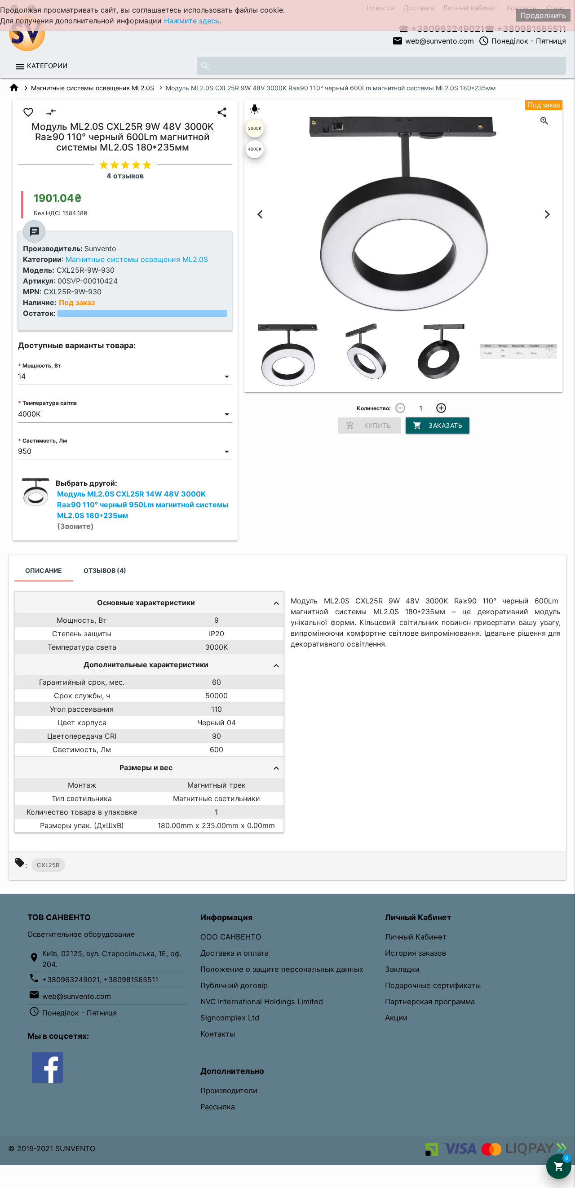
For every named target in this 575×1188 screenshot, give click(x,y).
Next (547, 214)
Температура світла (49, 402)
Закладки (402, 969)
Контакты (217, 1033)
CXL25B (48, 865)
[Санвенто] (47, 1066)
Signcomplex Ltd (229, 1017)
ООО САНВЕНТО (230, 936)
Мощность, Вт (41, 365)
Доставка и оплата (234, 953)
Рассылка (217, 1106)
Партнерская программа (430, 1001)
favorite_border (28, 112)
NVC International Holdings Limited (261, 1001)
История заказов (415, 953)
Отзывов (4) (105, 570)
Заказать (437, 425)
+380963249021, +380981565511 (100, 979)
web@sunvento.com (433, 40)
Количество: (374, 408)
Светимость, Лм (44, 440)
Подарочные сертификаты (433, 985)
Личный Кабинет (416, 936)
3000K (254, 128)
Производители (228, 1090)
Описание (43, 570)
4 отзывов (125, 175)
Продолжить (543, 15)
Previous (260, 214)
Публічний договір (234, 985)
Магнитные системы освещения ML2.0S (92, 88)
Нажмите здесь (191, 20)
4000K (254, 148)
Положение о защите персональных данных (281, 969)
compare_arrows (51, 112)
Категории (47, 66)
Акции (396, 1017)
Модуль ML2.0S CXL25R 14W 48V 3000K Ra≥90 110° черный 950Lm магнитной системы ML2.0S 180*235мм (142, 510)
